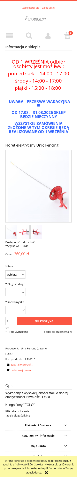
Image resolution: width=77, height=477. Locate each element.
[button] (9, 36)
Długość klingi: (15, 284)
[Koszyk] (67, 35)
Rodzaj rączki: (14, 302)
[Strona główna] (38, 17)
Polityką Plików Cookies (29, 464)
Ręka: (9, 266)
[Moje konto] (48, 36)
